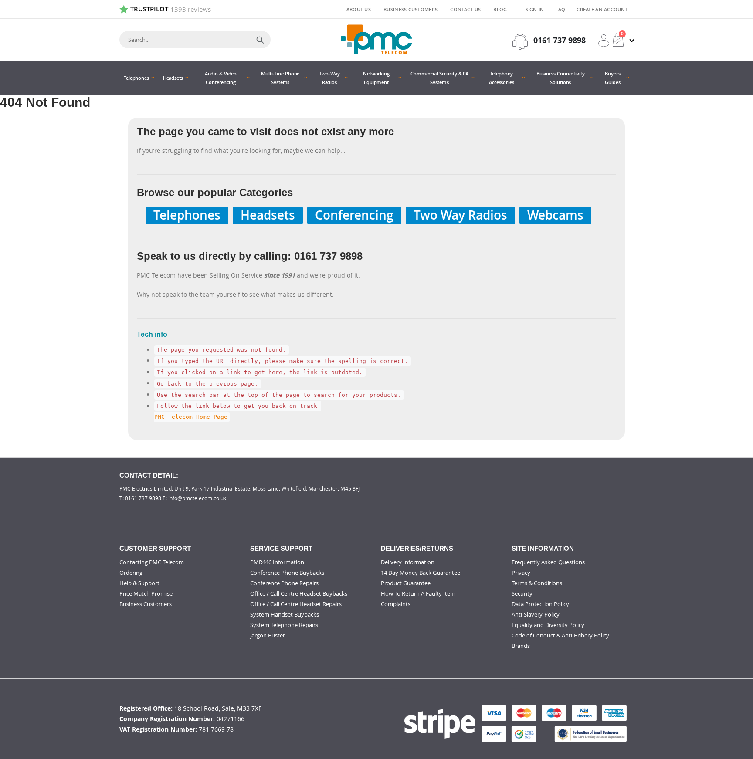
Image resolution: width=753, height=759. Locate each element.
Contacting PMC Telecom (151, 562)
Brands (521, 646)
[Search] (260, 39)
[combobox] (195, 39)
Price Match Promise (146, 593)
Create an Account (602, 9)
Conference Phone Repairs (284, 583)
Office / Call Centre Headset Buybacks (298, 593)
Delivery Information (407, 562)
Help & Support (139, 583)
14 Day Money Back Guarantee (420, 572)
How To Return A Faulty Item (418, 593)
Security (522, 593)
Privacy (521, 572)
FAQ (560, 9)
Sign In (535, 9)
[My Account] (603, 40)
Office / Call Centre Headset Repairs (296, 604)
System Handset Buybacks (284, 614)
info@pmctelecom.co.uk (197, 498)
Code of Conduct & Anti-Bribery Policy (560, 635)
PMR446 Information (277, 562)
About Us (358, 9)
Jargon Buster (267, 635)
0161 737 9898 (559, 40)
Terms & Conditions (537, 583)
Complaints (395, 604)
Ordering (130, 572)
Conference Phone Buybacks (287, 572)
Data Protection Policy (540, 604)
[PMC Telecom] (376, 39)
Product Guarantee (406, 583)
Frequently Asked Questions (548, 562)
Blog (500, 9)
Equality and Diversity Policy (548, 625)
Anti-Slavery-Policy (536, 614)
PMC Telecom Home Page (190, 417)
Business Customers (410, 9)
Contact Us (465, 9)
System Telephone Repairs (284, 625)
